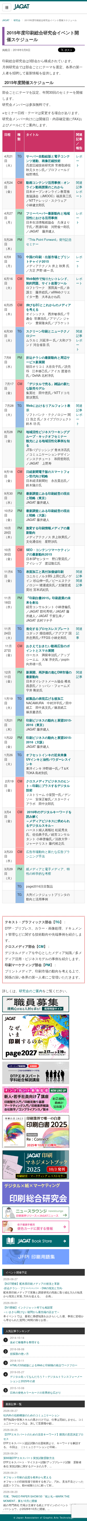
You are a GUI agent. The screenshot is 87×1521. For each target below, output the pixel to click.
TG (57, 921)
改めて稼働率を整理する (24, 1342)
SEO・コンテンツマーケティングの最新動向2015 (48, 551)
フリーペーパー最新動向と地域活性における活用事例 (48, 215)
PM (47, 964)
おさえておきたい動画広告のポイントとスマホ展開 (48, 648)
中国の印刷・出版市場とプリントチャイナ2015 (48, 259)
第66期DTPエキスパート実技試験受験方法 (28, 1458)
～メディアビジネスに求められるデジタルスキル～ (48, 823)
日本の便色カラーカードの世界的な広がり (35, 1392)
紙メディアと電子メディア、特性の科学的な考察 (48, 871)
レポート (79, 193)
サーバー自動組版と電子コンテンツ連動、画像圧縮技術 (48, 158)
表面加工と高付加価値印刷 (45, 571)
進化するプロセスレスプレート (48, 628)
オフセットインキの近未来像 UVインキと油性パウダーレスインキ (48, 759)
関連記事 (79, 184)
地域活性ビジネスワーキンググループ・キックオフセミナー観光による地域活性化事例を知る (48, 438)
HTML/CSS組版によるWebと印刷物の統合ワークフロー (43, 1365)
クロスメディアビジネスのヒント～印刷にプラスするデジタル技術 (48, 785)
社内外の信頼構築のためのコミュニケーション (31, 1415)
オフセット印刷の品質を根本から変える (27, 1477)
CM (41, 946)
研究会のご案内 (30, 990)
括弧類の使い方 (19, 1353)
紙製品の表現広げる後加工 (45, 698)
